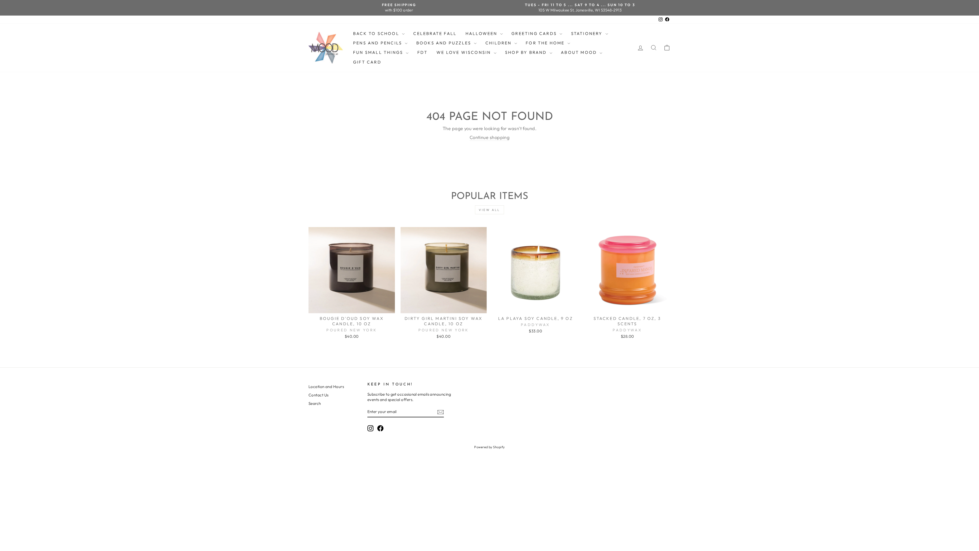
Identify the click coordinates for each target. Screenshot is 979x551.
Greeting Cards (534, 33)
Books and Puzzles (444, 42)
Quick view (351, 307)
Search (314, 403)
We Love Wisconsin (464, 52)
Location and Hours (326, 386)
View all (489, 210)
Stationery (587, 33)
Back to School (377, 33)
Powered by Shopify (489, 447)
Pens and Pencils (378, 42)
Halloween (482, 33)
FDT (422, 52)
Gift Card (367, 62)
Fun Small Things (379, 52)
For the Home (546, 42)
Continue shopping (490, 137)
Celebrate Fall (435, 33)
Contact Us (318, 395)
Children (499, 42)
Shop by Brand (526, 52)
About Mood (579, 52)
